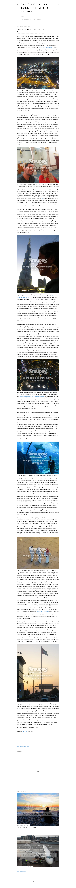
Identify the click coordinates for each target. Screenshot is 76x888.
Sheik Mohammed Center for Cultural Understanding (32, 396)
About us (28, 19)
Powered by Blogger (39, 880)
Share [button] (18, 744)
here (42, 198)
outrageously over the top (45, 47)
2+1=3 (19, 869)
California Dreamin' (27, 827)
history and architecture (43, 611)
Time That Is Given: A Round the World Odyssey (36, 8)
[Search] (58, 4)
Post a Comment (24, 830)
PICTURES (25, 731)
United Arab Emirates (24, 746)
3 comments (23, 871)
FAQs (33, 19)
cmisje (42, 883)
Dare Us (38, 19)
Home (23, 19)
